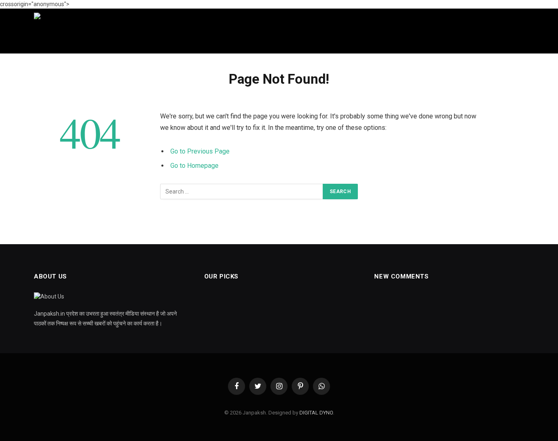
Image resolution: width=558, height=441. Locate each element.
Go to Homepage (194, 165)
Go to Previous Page (200, 151)
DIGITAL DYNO (316, 413)
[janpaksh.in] (295, 31)
